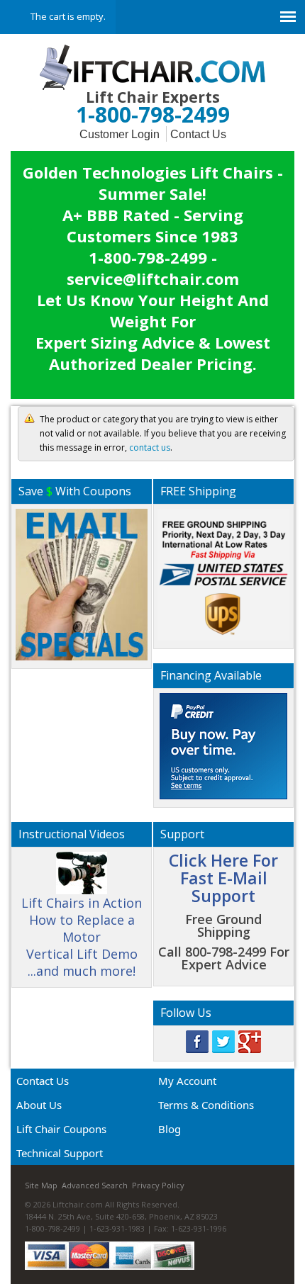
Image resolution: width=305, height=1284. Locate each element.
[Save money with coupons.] (82, 582)
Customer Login (119, 134)
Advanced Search (95, 1185)
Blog (169, 1129)
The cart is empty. (68, 16)
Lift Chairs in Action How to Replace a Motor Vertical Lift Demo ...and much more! (81, 936)
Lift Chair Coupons (61, 1129)
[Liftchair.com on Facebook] (197, 1039)
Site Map (41, 1185)
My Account (187, 1081)
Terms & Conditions (206, 1105)
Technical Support (59, 1153)
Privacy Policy (158, 1185)
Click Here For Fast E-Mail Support (223, 878)
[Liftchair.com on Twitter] (223, 1039)
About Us (39, 1105)
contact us (149, 447)
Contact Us (198, 134)
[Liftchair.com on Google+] (249, 1039)
